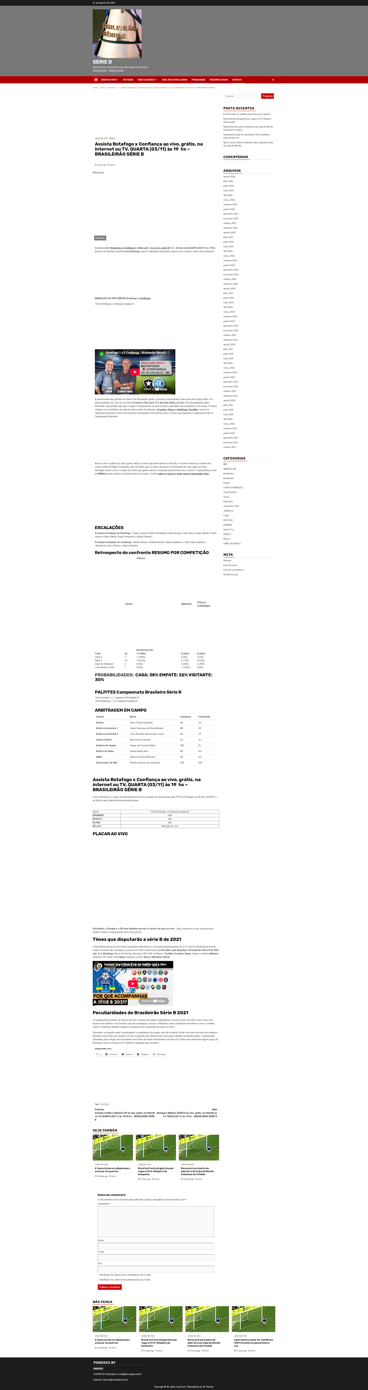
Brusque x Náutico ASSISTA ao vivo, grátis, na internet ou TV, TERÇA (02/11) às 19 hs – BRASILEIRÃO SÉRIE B (187, 1113)
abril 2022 (227, 419)
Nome (101, 1240)
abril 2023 (227, 363)
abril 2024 (227, 307)
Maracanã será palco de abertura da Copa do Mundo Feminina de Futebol (197, 1171)
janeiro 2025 (229, 265)
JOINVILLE (228, 511)
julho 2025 (228, 237)
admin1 (113, 165)
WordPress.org (230, 574)
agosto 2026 (229, 176)
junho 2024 (228, 298)
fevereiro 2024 (230, 316)
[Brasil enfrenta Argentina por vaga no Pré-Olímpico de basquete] (156, 1147)
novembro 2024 (230, 274)
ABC (225, 464)
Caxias (226, 483)
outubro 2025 (229, 223)
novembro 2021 (230, 442)
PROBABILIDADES (113, 674)
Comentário (104, 1203)
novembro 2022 (230, 386)
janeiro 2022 (229, 433)
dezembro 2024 (230, 270)
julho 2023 (228, 349)
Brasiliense (228, 478)
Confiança (144, 298)
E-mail (101, 1251)
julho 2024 (228, 293)
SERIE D (102, 62)
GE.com (124, 928)
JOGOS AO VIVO (108, 80)
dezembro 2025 (230, 214)
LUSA (226, 515)
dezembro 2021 (230, 437)
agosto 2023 (229, 344)
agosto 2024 (229, 288)
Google (111, 928)
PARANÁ (227, 524)
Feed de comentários (233, 570)
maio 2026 (228, 190)
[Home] (96, 80)
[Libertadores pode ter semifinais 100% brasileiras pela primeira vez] (253, 1319)
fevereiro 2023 (230, 372)
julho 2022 (228, 405)
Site (100, 1263)
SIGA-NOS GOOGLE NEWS (174, 80)
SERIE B (112, 138)
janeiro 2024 (229, 321)
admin (113, 1176)
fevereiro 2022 (230, 428)
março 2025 (229, 256)
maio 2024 (228, 302)
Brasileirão (159, 248)
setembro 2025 (230, 228)
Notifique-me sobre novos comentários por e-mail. (125, 1274)
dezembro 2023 (230, 326)
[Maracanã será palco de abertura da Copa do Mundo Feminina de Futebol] (199, 1147)
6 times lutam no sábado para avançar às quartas (112, 1170)
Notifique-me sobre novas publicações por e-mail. (125, 1279)
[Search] (273, 80)
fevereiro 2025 (230, 260)
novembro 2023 (230, 330)
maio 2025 (228, 246)
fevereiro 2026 (230, 204)
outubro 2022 (229, 391)
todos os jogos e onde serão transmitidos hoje (183, 473)
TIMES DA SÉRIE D (146, 80)
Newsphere (193, 1386)
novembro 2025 (230, 218)
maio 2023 (228, 358)
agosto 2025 (229, 232)
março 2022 (229, 424)
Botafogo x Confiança (123, 248)
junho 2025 (228, 242)
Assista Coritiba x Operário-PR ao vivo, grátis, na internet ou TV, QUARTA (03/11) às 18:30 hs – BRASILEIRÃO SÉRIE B (125, 1114)
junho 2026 (228, 186)
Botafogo (104, 1104)
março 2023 (229, 368)
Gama (226, 496)
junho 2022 (228, 410)
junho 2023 (228, 354)
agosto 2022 (229, 400)
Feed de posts (230, 565)
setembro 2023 (230, 340)
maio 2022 (228, 414)
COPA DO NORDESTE (233, 487)
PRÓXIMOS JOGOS (219, 80)
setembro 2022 (230, 396)
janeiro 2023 (229, 377)
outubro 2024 (229, 279)
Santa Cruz (228, 529)
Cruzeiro (162, 409)
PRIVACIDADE (198, 80)
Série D (226, 539)
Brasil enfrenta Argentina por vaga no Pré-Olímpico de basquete (156, 1171)
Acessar (227, 560)
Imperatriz (228, 501)
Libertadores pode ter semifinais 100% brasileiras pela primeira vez (253, 1342)
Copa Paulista (229, 492)
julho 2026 (228, 181)
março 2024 (229, 312)
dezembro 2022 (230, 382)
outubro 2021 (229, 447)
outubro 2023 (229, 335)
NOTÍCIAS (128, 80)
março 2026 (229, 200)
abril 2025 (227, 251)
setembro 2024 (230, 284)
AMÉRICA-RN (229, 468)
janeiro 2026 (229, 209)
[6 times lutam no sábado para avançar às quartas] (113, 1147)
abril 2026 (227, 195)
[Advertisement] (156, 113)
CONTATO (237, 80)
